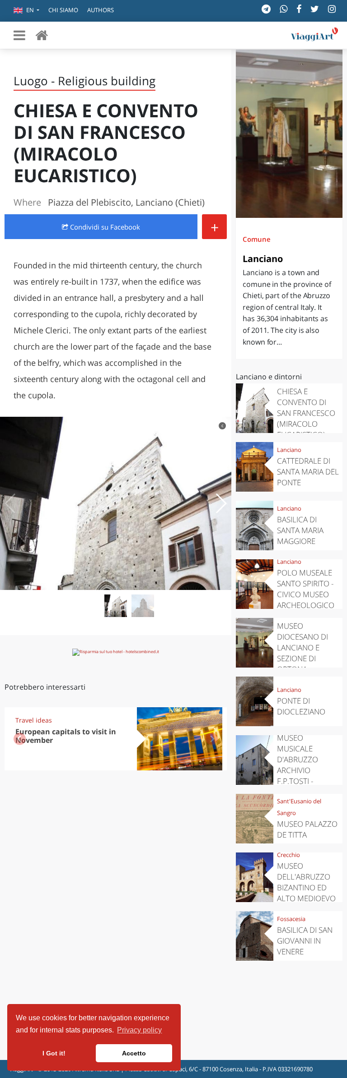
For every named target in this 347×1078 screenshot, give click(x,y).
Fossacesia (291, 919)
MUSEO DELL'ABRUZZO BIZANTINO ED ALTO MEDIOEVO (306, 882)
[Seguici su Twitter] (314, 9)
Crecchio (288, 855)
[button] (26, 11)
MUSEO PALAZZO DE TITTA (307, 829)
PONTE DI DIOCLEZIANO (301, 706)
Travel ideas (33, 720)
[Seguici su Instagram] (332, 9)
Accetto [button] (134, 1053)
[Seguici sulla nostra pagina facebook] (299, 9)
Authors (100, 10)
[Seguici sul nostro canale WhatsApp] (283, 9)
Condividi (104, 226)
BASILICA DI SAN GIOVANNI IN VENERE (305, 941)
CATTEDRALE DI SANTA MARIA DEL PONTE (308, 472)
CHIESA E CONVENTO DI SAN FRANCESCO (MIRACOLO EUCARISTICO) (306, 413)
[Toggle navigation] (19, 35)
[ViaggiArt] (41, 35)
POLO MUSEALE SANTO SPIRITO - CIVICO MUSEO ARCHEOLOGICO (305, 588)
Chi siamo (63, 10)
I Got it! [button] (54, 1053)
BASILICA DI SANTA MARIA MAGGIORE (300, 530)
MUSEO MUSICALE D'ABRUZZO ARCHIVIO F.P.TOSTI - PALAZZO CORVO (307, 764)
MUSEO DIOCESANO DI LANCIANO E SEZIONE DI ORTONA (302, 647)
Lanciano (263, 259)
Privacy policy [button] (139, 1030)
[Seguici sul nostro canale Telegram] (266, 9)
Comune (257, 239)
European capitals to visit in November (65, 736)
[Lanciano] (289, 134)
